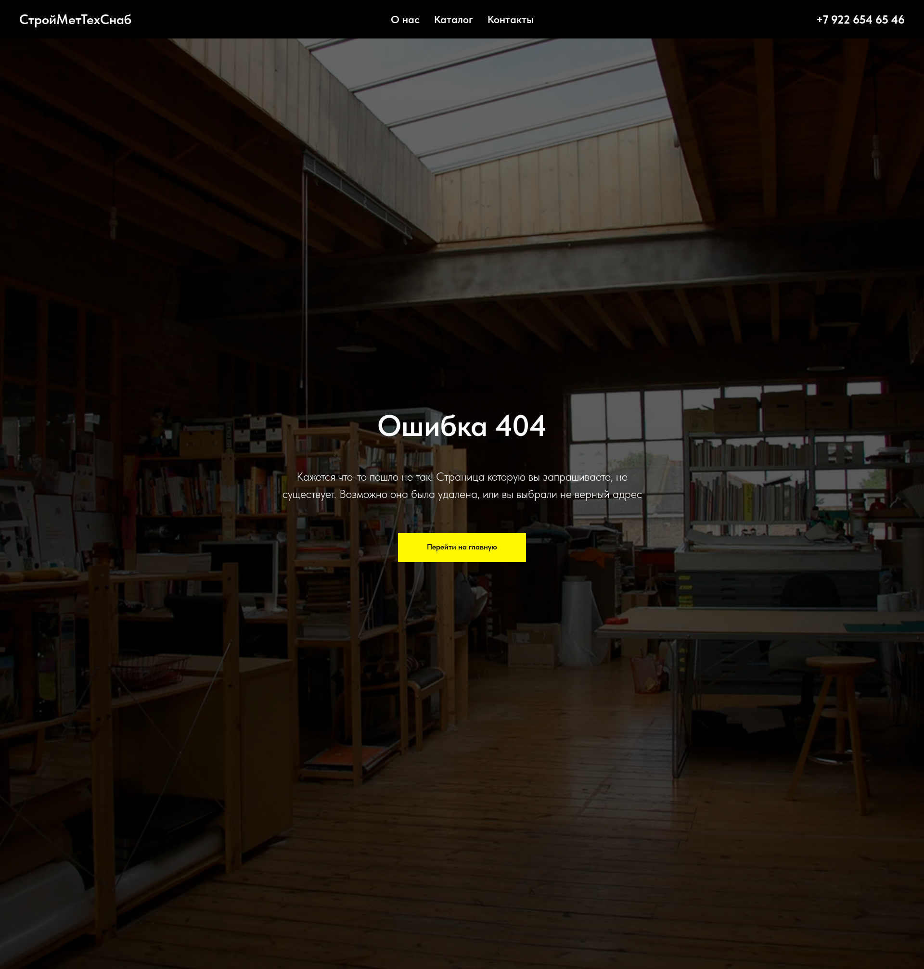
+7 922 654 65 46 (860, 19)
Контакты (511, 19)
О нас (405, 19)
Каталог (453, 19)
